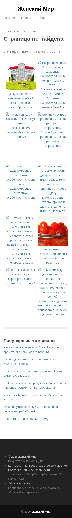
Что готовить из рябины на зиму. (26, 419)
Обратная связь (19, 483)
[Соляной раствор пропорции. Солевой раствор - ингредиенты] (53, 128)
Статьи (41, 18)
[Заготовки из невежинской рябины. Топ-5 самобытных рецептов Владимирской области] (53, 245)
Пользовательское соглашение (45, 465)
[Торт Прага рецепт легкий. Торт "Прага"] (21, 274)
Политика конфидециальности (29, 470)
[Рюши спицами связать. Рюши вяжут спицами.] (21, 123)
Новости (26, 18)
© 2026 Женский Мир (22, 456)
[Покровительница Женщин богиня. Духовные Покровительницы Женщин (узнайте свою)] (53, 85)
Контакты (14, 465)
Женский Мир (36, 8)
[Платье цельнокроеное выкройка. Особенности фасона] (21, 179)
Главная (9, 18)
